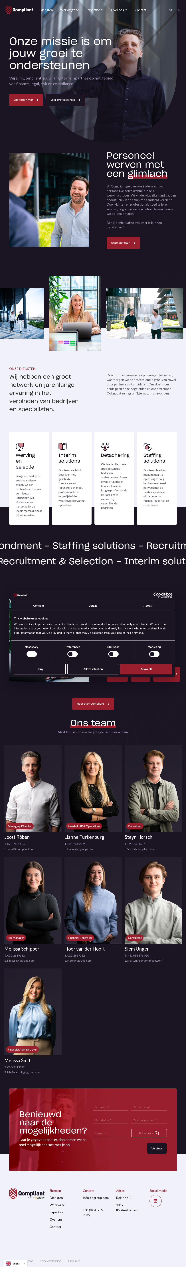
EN (178, 10)
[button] (69, 10)
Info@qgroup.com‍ (96, 1198)
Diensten (46, 10)
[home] (19, 10)
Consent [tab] (38, 605)
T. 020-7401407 (135, 844)
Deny (40, 669)
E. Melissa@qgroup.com (19, 960)
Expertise (56, 1212)
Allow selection (93, 669)
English (16, 1263)
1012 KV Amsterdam (127, 1207)
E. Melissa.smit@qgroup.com (22, 1072)
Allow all (146, 669)
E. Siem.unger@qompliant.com (143, 960)
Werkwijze (57, 1205)
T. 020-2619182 (74, 844)
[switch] (72, 654)
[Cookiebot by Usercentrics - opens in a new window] (156, 595)
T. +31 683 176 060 (137, 955)
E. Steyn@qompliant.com (140, 849)
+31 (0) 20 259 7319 (93, 1212)
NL (171, 10)
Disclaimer (73, 1260)
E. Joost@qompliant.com (19, 849)
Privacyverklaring (50, 1260)
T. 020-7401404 (14, 844)
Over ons (56, 1219)
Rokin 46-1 (123, 1198)
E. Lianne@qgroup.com (78, 849)
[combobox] (16, 1263)
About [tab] (147, 605)
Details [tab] (93, 605)
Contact (140, 10)
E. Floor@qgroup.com (78, 960)
